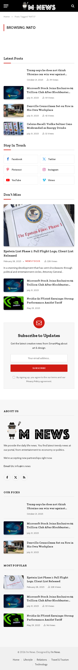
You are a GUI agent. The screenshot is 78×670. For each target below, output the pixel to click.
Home (16, 659)
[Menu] (6, 6)
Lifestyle (28, 659)
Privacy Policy (33, 381)
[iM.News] (39, 6)
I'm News (55, 652)
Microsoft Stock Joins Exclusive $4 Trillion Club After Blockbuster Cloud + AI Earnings (50, 92)
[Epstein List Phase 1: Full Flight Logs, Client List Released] (39, 225)
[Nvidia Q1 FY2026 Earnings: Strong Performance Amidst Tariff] (14, 303)
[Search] (72, 6)
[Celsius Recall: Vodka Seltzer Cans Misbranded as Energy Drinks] (14, 128)
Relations (42, 659)
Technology (41, 664)
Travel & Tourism (60, 659)
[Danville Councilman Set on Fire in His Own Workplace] (14, 110)
